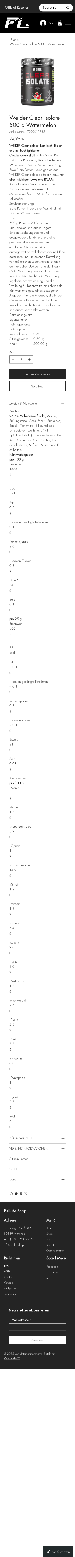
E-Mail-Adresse (20, 1320)
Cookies (8, 1277)
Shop (49, 1234)
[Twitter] (26, 1194)
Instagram (52, 1272)
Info (48, 1239)
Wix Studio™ (12, 1358)
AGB (7, 1271)
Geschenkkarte (55, 1250)
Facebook (52, 1266)
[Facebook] (16, 1194)
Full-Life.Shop (15, 1210)
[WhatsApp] (11, 1194)
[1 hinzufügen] (29, 359)
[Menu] (25, 23)
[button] (59, 23)
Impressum (10, 1294)
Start (49, 1228)
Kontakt (50, 1245)
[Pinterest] (21, 1194)
